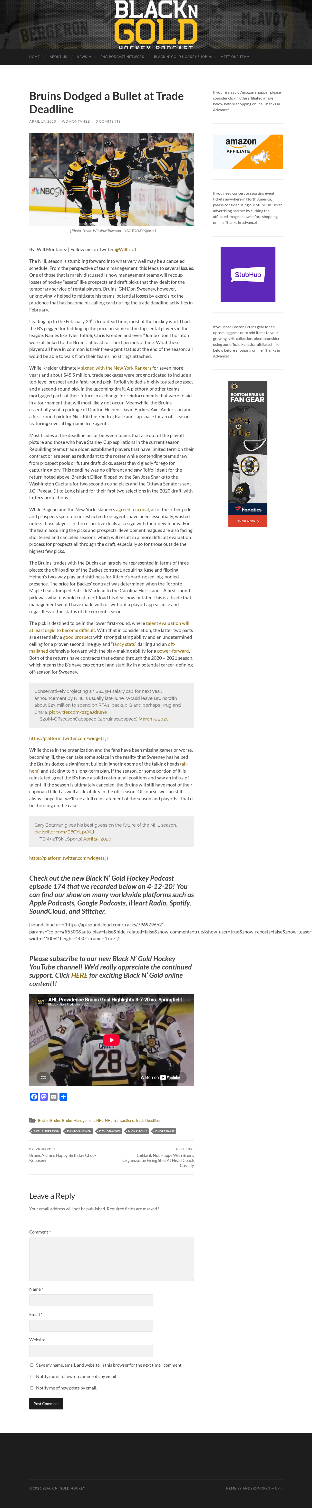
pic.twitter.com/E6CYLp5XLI (64, 831)
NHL (100, 1120)
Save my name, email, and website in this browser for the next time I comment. (109, 1365)
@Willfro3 (125, 249)
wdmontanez (76, 121)
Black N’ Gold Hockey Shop (180, 57)
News (82, 57)
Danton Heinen (79, 1131)
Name (36, 1289)
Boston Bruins (49, 1120)
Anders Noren (256, 1488)
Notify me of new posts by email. (66, 1387)
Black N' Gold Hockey (64, 1488)
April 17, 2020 (42, 121)
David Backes (109, 1131)
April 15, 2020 (97, 838)
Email (35, 1314)
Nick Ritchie (137, 1131)
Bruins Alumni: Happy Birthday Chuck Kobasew (63, 1155)
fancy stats (124, 644)
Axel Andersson (46, 1131)
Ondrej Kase (165, 1131)
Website (37, 1339)
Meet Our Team (235, 57)
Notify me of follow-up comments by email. (76, 1376)
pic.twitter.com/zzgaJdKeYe (78, 712)
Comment (40, 1231)
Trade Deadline (147, 1120)
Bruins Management (78, 1120)
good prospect (77, 637)
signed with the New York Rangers (116, 368)
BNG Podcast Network (122, 57)
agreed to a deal (132, 509)
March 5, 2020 (154, 719)
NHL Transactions (119, 1120)
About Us (58, 57)
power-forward (173, 651)
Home (34, 57)
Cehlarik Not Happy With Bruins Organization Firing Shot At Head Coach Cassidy (158, 1157)
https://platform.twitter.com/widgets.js (68, 738)
